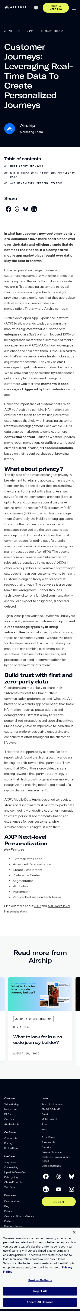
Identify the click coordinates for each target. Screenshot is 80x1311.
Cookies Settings (51, 1165)
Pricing (8, 1143)
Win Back (9, 1187)
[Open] (74, 8)
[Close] (74, 1232)
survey (9, 497)
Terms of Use (49, 1142)
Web (44, 1129)
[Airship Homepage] (15, 8)
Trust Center (49, 1137)
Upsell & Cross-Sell (15, 1172)
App (44, 1124)
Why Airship (11, 1104)
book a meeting (56, 7)
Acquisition (10, 1162)
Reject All (40, 1291)
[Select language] (36, 7)
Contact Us (10, 1138)
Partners (9, 1221)
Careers (9, 1119)
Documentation (13, 1226)
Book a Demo (11, 1148)
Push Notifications (52, 1104)
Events (8, 1211)
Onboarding (11, 1167)
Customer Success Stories (19, 1216)
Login (58, 1202)
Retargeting (11, 1177)
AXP (37, 906)
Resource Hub (12, 1201)
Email (45, 1114)
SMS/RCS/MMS (51, 1109)
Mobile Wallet (49, 1119)
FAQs (7, 1114)
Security (46, 1147)
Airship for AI (11, 1124)
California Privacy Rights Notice (56, 1158)
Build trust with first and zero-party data (42, 175)
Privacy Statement (52, 1152)
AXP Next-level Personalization (36, 183)
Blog (6, 1206)
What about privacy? (27, 166)
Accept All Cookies (40, 1302)
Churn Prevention (14, 1182)
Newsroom (10, 1109)
